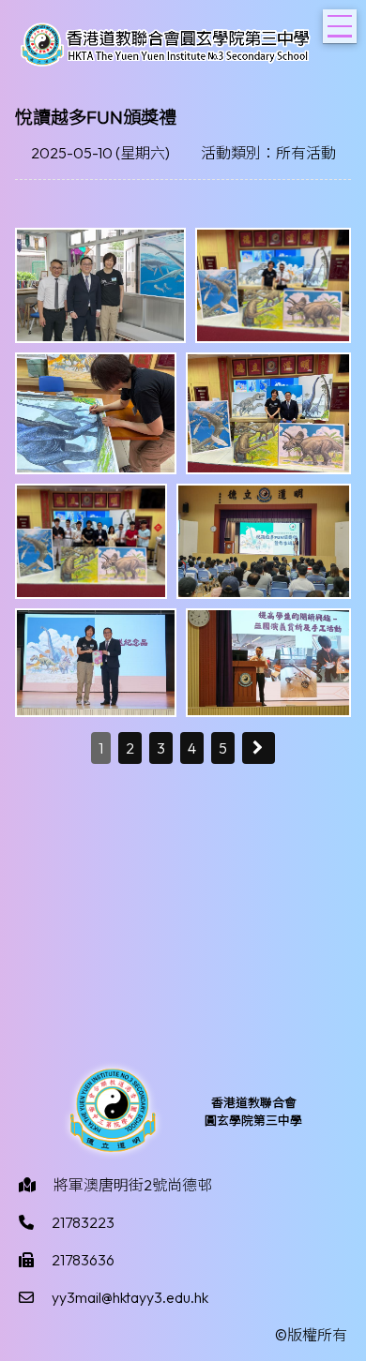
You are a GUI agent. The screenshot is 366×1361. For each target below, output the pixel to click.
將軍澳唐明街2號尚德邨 (132, 1184)
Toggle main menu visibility (340, 26)
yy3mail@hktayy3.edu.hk (130, 1297)
